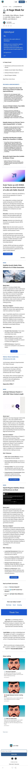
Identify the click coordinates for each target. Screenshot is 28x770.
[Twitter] (12, 758)
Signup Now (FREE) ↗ (8, 384)
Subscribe (22, 1)
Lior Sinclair (9, 22)
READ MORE (14, 577)
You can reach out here (16, 648)
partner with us (23, 257)
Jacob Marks (6, 632)
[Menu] (26, 2)
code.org (6, 117)
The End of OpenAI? (14, 587)
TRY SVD (14, 351)
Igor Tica (7, 619)
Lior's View (5, 6)
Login (16, 1)
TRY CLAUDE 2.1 (14, 479)
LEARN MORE (7, 253)
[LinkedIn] (15, 758)
